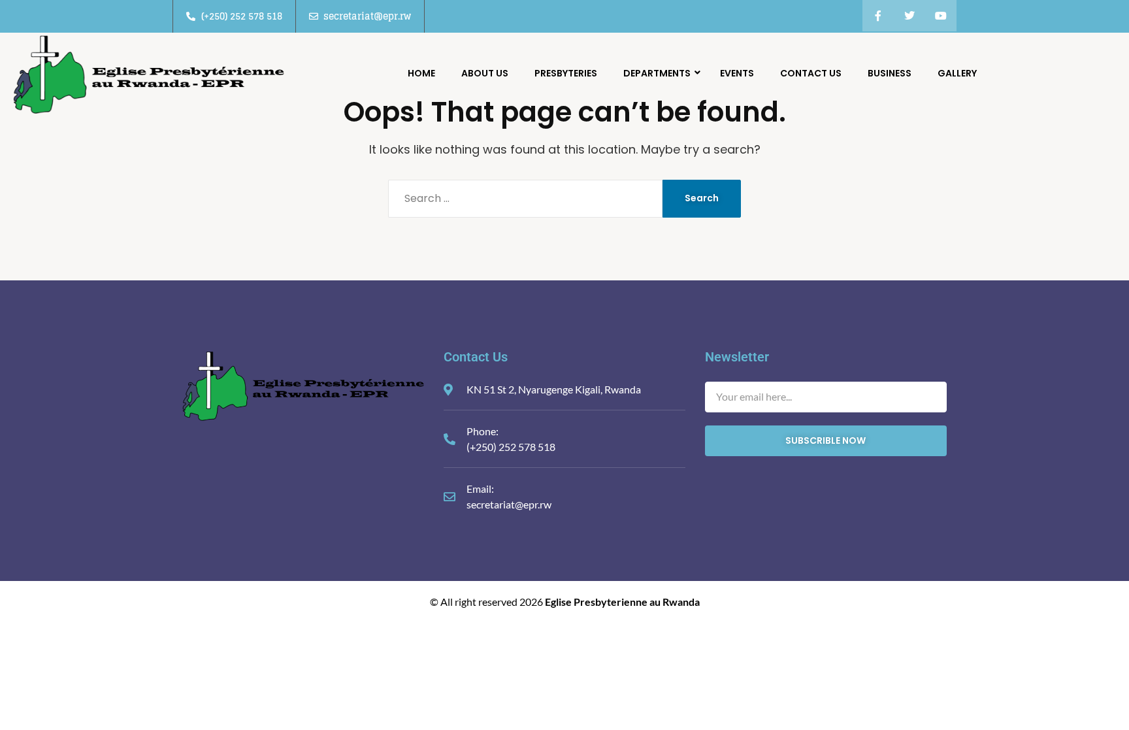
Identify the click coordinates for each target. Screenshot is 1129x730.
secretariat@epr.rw (508, 504)
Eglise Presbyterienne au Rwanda (622, 601)
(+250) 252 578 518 (510, 446)
